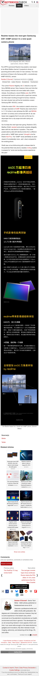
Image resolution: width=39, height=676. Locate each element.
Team (16, 668)
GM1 (14, 106)
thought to (28, 134)
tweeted (14, 127)
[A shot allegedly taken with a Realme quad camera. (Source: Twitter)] (19, 52)
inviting (29, 148)
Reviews (11, 5)
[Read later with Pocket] (31, 591)
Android (30, 79)
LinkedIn (34, 635)
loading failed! (4, 652)
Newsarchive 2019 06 (26, 642)
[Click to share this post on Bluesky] (16, 591)
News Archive (15, 642)
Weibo (4, 438)
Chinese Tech (6, 82)
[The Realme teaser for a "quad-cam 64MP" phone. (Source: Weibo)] (19, 290)
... (36, 5)
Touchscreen (34, 82)
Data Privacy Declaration (28, 668)
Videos (26, 5)
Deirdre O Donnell (7, 79)
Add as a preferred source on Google (21, 587)
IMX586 (33, 111)
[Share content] (3, 591)
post (27, 93)
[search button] (32, 2)
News (19, 5)
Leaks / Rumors (16, 82)
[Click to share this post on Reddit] (26, 591)
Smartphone (25, 82)
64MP (17, 109)
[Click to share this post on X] (21, 591)
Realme (11, 86)
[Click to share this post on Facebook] (7, 591)
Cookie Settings (14, 670)
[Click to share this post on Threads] (12, 591)
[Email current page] (22, 595)
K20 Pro (8, 137)
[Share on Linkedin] (17, 595)
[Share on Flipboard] (35, 591)
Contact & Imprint (8, 668)
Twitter (4, 442)
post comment (7, 563)
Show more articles (19, 552)
